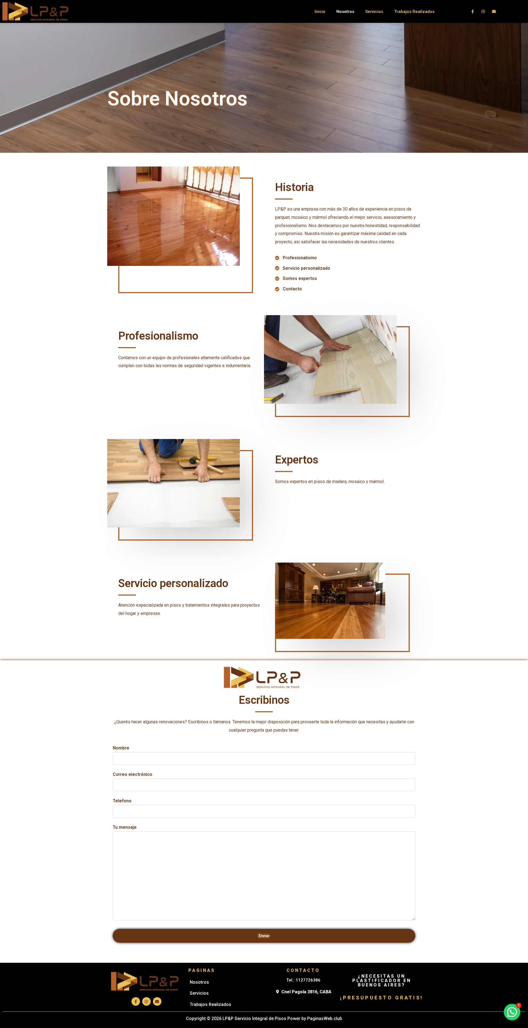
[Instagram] (483, 11)
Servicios (374, 11)
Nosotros (345, 11)
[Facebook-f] (472, 11)
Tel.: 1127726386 (303, 980)
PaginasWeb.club (324, 1018)
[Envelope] (494, 11)
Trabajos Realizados (414, 11)
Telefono (122, 800)
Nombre (121, 748)
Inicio (320, 11)
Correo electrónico (132, 774)
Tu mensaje (125, 827)
